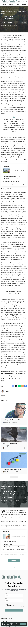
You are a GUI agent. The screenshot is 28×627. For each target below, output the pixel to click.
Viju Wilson (5, 25)
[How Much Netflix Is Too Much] (6, 536)
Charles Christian (6, 500)
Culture (3, 488)
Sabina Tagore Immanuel (9, 471)
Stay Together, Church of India (17, 170)
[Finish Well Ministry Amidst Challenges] (14, 434)
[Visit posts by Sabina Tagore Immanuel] (3, 472)
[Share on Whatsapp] (19, 386)
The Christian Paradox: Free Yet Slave (12, 176)
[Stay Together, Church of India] (6, 170)
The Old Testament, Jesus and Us (11, 178)
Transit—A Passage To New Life (12, 469)
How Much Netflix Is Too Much (18, 536)
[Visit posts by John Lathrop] (3, 448)
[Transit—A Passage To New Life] (14, 460)
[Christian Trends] (8, 1)
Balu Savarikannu (7, 422)
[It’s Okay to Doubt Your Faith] (14, 410)
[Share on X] (7, 22)
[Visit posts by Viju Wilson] (2, 391)
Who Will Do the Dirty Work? (10, 541)
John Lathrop (7, 448)
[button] (23, 624)
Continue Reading (14, 560)
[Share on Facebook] (5, 22)
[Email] (9, 22)
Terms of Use (9, 624)
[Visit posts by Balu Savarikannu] (3, 422)
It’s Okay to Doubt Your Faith (11, 420)
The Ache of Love (8, 544)
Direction (3, 13)
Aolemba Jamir (5, 581)
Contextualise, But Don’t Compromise (12, 181)
